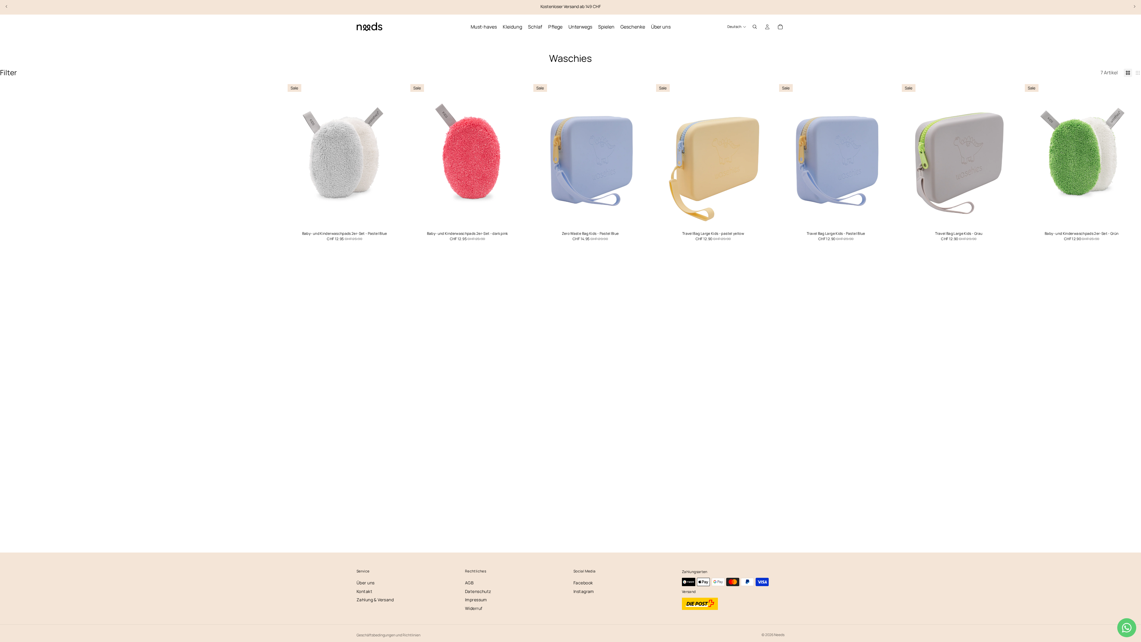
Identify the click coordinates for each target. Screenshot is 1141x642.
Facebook (583, 583)
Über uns (365, 583)
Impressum (476, 599)
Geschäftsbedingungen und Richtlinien (388, 635)
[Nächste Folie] (1134, 6)
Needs (779, 634)
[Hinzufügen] (395, 221)
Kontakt (364, 591)
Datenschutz (478, 591)
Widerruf (473, 608)
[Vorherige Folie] (6, 6)
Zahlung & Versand (375, 599)
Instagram (583, 591)
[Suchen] (754, 26)
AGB (469, 583)
